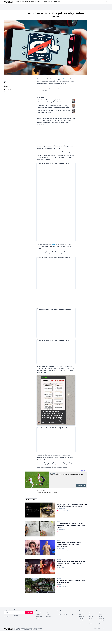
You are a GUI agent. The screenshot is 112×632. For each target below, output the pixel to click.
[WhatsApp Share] (6, 89)
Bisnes (90, 612)
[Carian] (106, 2)
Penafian (38, 614)
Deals (45, 1)
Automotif (37, 1)
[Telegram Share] (10, 89)
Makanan (81, 620)
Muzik (90, 620)
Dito (60, 584)
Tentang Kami (39, 612)
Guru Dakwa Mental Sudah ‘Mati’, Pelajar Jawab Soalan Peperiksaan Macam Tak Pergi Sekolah (71, 525)
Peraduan (81, 622)
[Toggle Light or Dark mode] (103, 2)
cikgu (53, 244)
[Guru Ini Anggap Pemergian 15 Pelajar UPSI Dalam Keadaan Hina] (40, 585)
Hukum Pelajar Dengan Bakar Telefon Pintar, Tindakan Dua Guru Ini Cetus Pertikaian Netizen (71, 563)
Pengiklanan (48, 616)
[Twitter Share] (8, 89)
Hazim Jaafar (62, 508)
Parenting (101, 620)
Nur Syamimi (61, 548)
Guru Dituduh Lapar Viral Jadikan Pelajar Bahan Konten (56, 15)
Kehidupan (18, 1)
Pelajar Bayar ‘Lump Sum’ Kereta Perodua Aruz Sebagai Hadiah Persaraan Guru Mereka (72, 505)
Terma (47, 614)
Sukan (23, 1)
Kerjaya (37, 618)
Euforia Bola (57, 1)
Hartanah (91, 616)
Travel (26, 1)
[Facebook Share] (4, 89)
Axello (6, 86)
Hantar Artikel (39, 616)
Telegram (16, 615)
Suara (100, 622)
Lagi (41, 1)
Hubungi (48, 612)
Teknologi (31, 1)
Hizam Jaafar (62, 529)
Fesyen (90, 614)
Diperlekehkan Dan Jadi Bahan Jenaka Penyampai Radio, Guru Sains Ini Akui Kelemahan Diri (69, 544)
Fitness (100, 614)
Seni (90, 622)
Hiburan (101, 616)
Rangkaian (50, 1)
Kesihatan (101, 618)
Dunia (80, 614)
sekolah (64, 79)
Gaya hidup (81, 616)
